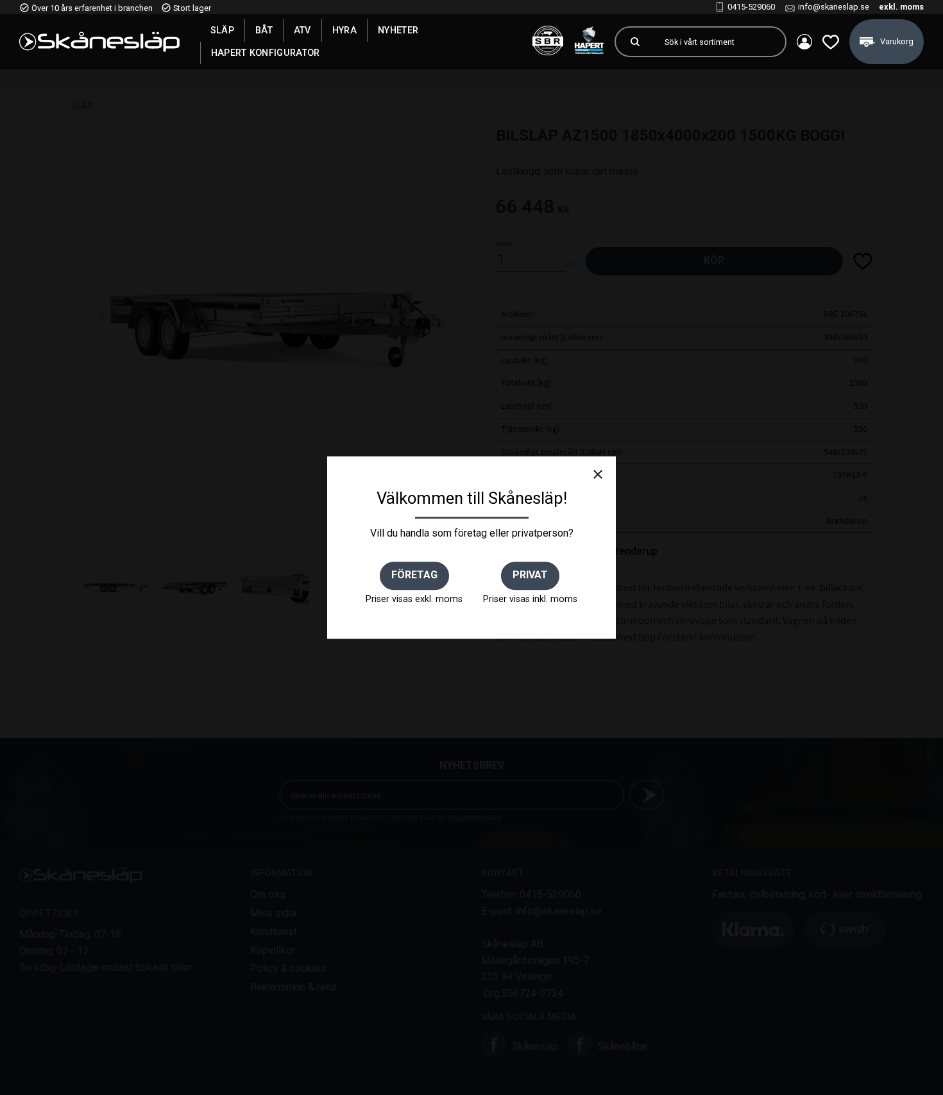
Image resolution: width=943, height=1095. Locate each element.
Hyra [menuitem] (344, 30)
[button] (830, 41)
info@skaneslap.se (833, 7)
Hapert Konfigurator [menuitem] (265, 52)
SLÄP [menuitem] (222, 30)
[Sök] (635, 42)
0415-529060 (751, 7)
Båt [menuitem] (264, 30)
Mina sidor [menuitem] (804, 41)
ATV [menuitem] (302, 30)
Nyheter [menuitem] (398, 30)
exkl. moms (901, 7)
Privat (530, 575)
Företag (414, 575)
